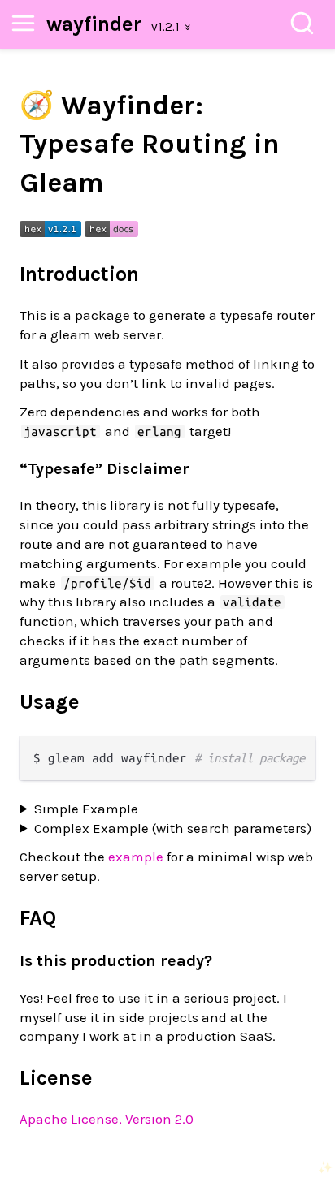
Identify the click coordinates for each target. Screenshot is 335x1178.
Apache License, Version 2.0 (107, 1119)
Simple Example (86, 808)
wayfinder (93, 24)
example (135, 856)
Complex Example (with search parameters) (172, 828)
